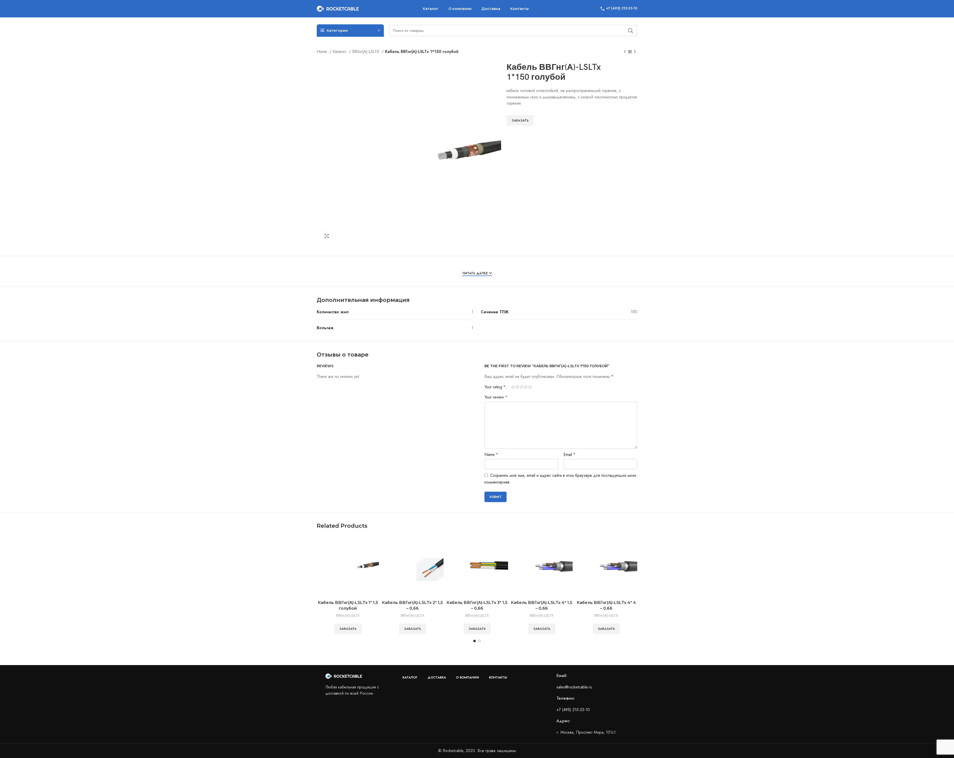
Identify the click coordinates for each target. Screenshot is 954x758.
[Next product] (634, 51)
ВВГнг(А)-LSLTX (366, 51)
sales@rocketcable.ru (574, 687)
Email (569, 454)
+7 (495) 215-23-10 (573, 710)
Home (322, 51)
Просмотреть (375, 543)
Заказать (520, 120)
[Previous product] (624, 51)
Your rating (495, 387)
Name (491, 454)
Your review (495, 397)
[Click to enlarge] (326, 236)
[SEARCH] (630, 30)
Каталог (340, 51)
